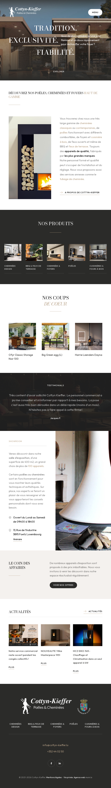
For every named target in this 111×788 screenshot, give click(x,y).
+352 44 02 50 (55, 751)
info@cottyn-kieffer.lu (55, 745)
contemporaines (85, 128)
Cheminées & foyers (57, 725)
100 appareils (36, 466)
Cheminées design (16, 725)
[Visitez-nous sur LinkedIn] (59, 763)
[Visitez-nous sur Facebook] (51, 763)
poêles (63, 132)
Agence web (79, 777)
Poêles (74, 724)
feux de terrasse (78, 146)
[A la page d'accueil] (25, 12)
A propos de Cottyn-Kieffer (82, 192)
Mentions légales (54, 777)
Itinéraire (17, 539)
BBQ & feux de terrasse (36, 725)
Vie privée (68, 777)
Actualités (95, 611)
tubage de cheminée (72, 179)
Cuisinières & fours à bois (92, 725)
